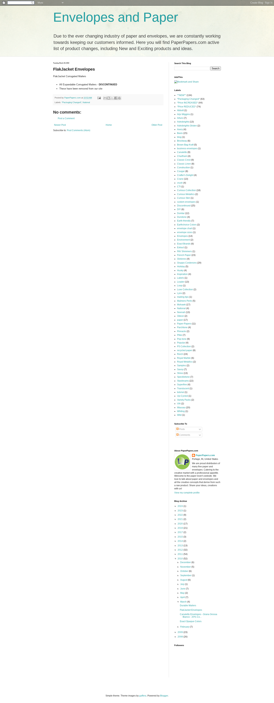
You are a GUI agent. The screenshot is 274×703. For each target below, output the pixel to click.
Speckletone (183, 377)
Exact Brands (183, 243)
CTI (179, 186)
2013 (180, 545)
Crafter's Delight (185, 175)
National (86, 102)
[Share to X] (112, 98)
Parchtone (182, 327)
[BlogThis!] (109, 98)
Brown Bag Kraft (185, 144)
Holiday (181, 266)
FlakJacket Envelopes (191, 610)
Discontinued (183, 205)
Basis (180, 133)
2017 (180, 532)
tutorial (180, 392)
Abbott (180, 110)
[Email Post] (99, 98)
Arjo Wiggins (183, 114)
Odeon (180, 316)
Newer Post (60, 125)
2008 (180, 636)
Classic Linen (184, 163)
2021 (180, 519)
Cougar (181, 171)
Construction (183, 167)
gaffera (142, 695)
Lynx (179, 293)
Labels (180, 278)
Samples (181, 365)
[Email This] (105, 98)
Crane (180, 179)
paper (180, 320)
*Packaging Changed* (71, 102)
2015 (180, 536)
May (182, 593)
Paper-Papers (184, 323)
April (182, 597)
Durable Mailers (188, 605)
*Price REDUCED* (186, 106)
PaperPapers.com (205, 455)
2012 (180, 550)
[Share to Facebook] (116, 98)
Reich (180, 354)
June (183, 588)
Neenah (181, 312)
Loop (179, 285)
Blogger (164, 695)
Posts (182, 429)
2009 (180, 632)
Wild (179, 415)
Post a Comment (66, 118)
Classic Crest (183, 160)
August (184, 580)
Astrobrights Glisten (187, 125)
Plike (179, 335)
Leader (180, 282)
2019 (180, 528)
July (182, 584)
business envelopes (187, 148)
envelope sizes (184, 232)
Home (109, 125)
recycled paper (184, 350)
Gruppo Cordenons (187, 262)
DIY (179, 209)
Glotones (181, 259)
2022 (180, 515)
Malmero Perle (184, 301)
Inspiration (182, 274)
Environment (183, 240)
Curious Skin (183, 198)
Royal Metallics (185, 361)
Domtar (181, 213)
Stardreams (183, 381)
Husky (180, 270)
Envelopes (182, 236)
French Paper (184, 255)
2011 (180, 554)
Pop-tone (181, 339)
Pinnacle (181, 331)
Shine (180, 373)
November (185, 567)
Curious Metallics (186, 194)
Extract (180, 247)
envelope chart (184, 228)
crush (180, 183)
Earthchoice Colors (186, 224)
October (184, 571)
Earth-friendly (184, 220)
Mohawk (181, 304)
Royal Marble (184, 358)
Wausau (181, 407)
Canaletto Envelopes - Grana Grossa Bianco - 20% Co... (198, 615)
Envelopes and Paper (115, 17)
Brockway (182, 141)
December (185, 562)
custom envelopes (186, 202)
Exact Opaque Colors (190, 621)
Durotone (182, 217)
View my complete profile (187, 492)
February (185, 626)
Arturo (180, 118)
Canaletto (182, 152)
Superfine (182, 384)
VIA (179, 403)
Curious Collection (186, 190)
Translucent (183, 388)
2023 (180, 510)
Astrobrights (183, 121)
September (186, 575)
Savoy (180, 369)
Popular (181, 342)
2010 (180, 558)
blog (179, 137)
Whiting (181, 411)
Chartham (182, 156)
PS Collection (184, 346)
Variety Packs (184, 400)
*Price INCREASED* (187, 102)
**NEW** (181, 95)
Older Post (157, 125)
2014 (180, 541)
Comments (184, 435)
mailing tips (183, 297)
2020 (180, 523)
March (183, 601)
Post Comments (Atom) (78, 130)
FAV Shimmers (184, 251)
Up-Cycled (182, 396)
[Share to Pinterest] (119, 98)
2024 (180, 506)
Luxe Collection (185, 289)
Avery (180, 129)
